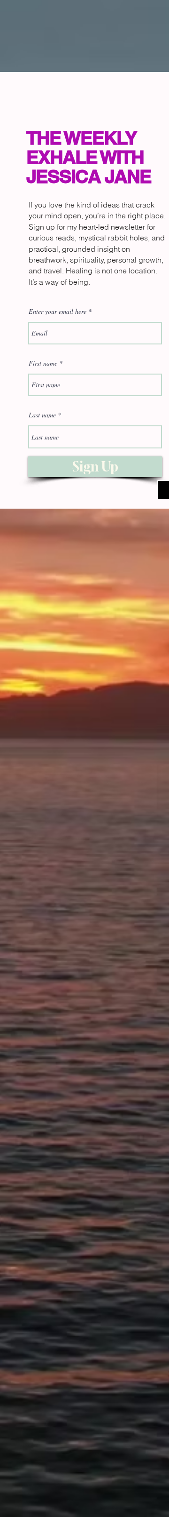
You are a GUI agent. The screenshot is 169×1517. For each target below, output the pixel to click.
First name (43, 363)
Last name (42, 415)
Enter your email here (57, 311)
